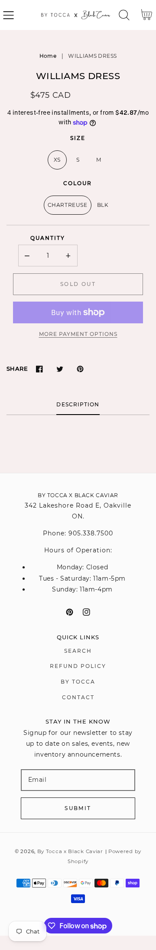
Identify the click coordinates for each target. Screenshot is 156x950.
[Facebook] (39, 369)
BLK (103, 205)
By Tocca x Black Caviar (70, 851)
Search (78, 651)
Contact (78, 697)
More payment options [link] (78, 334)
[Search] (124, 15)
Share (17, 368)
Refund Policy (78, 666)
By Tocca (78, 681)
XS (57, 159)
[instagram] (86, 612)
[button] (8, 15)
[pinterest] (69, 612)
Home (47, 56)
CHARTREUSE (68, 205)
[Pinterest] (80, 369)
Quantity (47, 238)
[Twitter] (59, 369)
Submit (78, 808)
